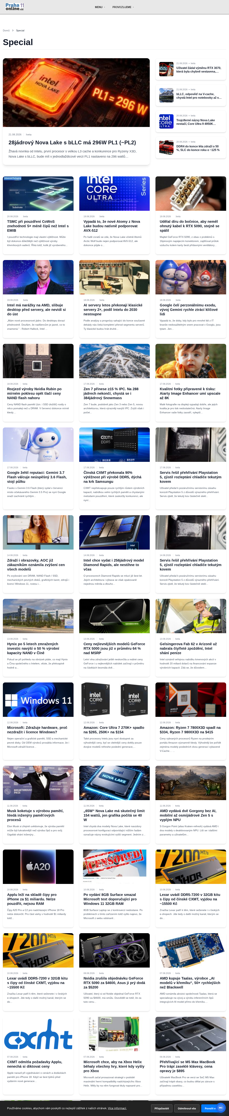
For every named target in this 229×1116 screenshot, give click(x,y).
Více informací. (117, 1108)
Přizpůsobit (162, 1108)
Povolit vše (211, 1108)
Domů (6, 30)
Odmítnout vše (187, 1108)
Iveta (25, 216)
